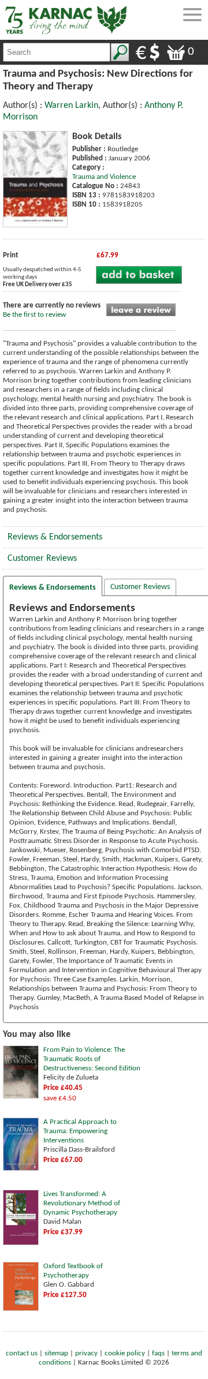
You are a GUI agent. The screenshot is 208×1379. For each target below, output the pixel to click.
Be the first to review (34, 314)
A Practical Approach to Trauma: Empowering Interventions (80, 1131)
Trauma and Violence (104, 177)
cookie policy (125, 1353)
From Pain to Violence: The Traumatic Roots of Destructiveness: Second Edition (91, 1059)
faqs (158, 1353)
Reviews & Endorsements (55, 537)
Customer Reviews (42, 558)
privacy (86, 1353)
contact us (22, 1353)
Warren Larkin (71, 105)
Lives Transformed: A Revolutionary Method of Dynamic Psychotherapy (81, 1203)
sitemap (56, 1353)
